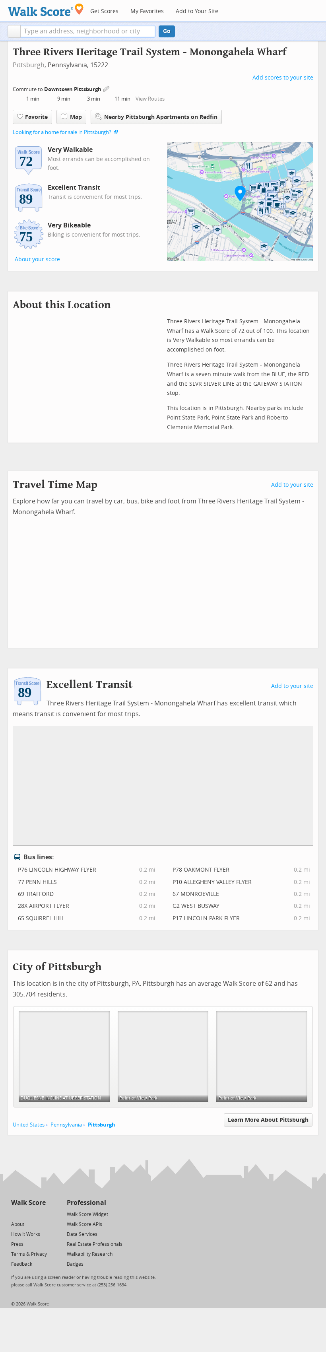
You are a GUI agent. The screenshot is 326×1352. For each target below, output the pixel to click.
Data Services (82, 1234)
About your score (37, 259)
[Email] (40, 1213)
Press (17, 1244)
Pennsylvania (66, 1125)
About (17, 1224)
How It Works (25, 1234)
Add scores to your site (282, 77)
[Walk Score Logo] (46, 9)
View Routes (150, 99)
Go (167, 31)
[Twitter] (15, 1213)
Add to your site (292, 485)
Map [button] (76, 117)
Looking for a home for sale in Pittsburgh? (62, 132)
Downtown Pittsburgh (73, 89)
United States (29, 1125)
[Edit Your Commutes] (107, 88)
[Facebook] (28, 1213)
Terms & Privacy (29, 1254)
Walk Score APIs (84, 1224)
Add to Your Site (197, 11)
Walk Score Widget (87, 1214)
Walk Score (28, 1202)
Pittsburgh (29, 65)
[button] (14, 31)
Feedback (21, 1264)
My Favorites (147, 11)
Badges (75, 1264)
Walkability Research (90, 1254)
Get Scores (104, 11)
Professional (86, 1202)
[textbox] (88, 31)
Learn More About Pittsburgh (268, 1120)
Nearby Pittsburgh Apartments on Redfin (160, 117)
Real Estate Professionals (94, 1244)
